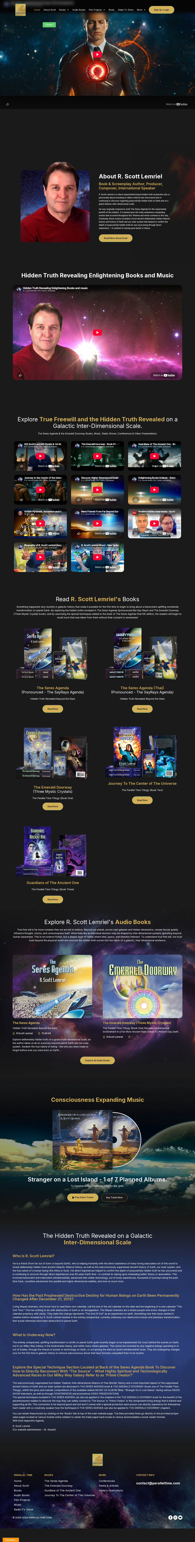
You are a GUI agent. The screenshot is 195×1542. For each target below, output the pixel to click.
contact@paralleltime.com (158, 1483)
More (139, 9)
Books (62, 9)
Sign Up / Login (161, 9)
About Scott (50, 9)
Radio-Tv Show (125, 9)
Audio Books (78, 9)
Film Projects (95, 9)
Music (112, 9)
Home (37, 9)
